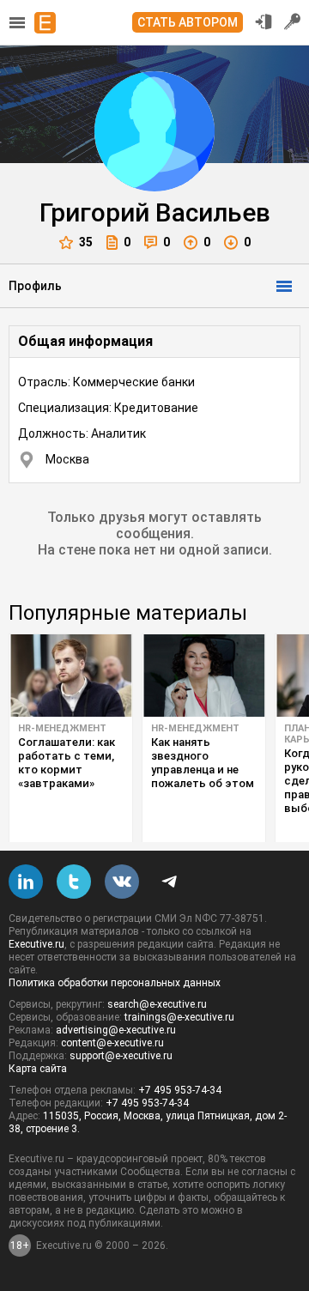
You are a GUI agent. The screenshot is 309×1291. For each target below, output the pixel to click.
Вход (263, 21)
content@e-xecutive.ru (112, 1043)
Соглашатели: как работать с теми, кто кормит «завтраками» (66, 763)
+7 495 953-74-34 (179, 1090)
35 (86, 242)
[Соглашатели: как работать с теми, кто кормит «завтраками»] (70, 675)
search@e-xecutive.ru (157, 1004)
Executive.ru (36, 944)
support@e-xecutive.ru (121, 1056)
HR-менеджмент (62, 728)
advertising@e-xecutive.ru (116, 1030)
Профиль (35, 286)
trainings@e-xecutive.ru (179, 1017)
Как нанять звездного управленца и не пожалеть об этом (202, 763)
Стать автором (187, 22)
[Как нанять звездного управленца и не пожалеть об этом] (203, 675)
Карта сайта (38, 1069)
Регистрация (292, 21)
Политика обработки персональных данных (115, 983)
